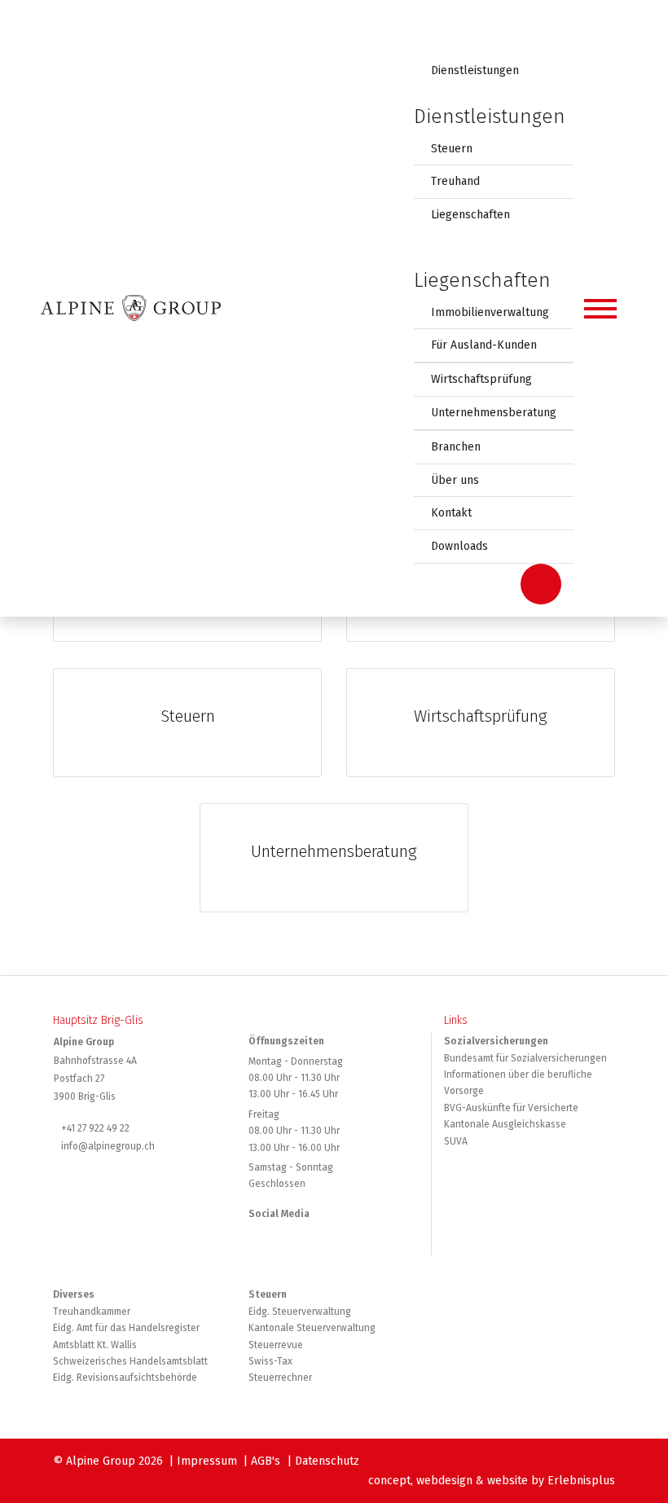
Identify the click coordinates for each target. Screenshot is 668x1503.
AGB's (265, 1461)
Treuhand (455, 181)
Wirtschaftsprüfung (481, 379)
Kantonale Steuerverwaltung (312, 1328)
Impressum (207, 1461)
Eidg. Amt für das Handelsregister (126, 1328)
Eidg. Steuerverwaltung (299, 1311)
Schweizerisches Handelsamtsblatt (130, 1361)
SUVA (456, 1141)
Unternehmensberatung (493, 413)
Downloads (459, 546)
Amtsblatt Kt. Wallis (95, 1345)
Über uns (455, 480)
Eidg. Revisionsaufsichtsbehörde (125, 1377)
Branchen (456, 447)
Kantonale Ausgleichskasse (505, 1124)
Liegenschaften (470, 215)
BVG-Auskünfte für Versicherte (511, 1108)
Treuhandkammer (91, 1311)
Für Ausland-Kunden (484, 345)
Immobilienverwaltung (490, 312)
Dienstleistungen (475, 70)
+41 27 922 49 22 (95, 1128)
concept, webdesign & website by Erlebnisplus (491, 1481)
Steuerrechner (280, 1377)
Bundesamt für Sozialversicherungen (525, 1058)
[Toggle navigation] (600, 308)
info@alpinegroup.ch (108, 1146)
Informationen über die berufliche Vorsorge (518, 1082)
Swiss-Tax (270, 1361)
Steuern (451, 149)
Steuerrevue (275, 1345)
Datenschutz (326, 1461)
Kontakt (451, 513)
